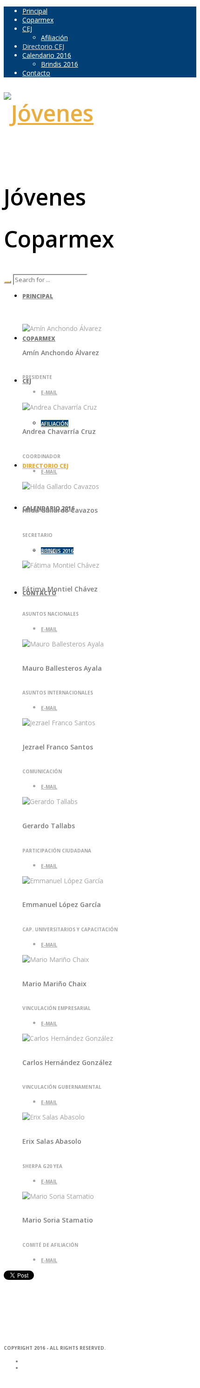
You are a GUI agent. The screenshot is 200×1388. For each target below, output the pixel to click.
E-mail (49, 392)
